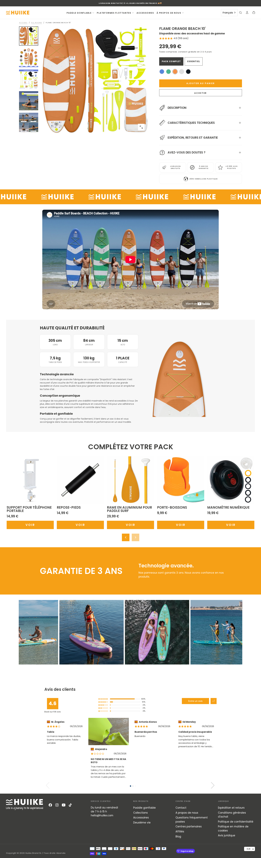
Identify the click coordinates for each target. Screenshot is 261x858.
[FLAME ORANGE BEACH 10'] (175, 71)
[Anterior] (125, 537)
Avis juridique (226, 835)
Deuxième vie (142, 822)
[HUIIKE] (24, 804)
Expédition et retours (231, 808)
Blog (178, 836)
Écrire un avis (195, 701)
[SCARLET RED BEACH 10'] (181, 71)
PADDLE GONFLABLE (79, 12)
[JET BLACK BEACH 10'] (188, 71)
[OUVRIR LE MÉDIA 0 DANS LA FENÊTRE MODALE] (141, 127)
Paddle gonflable (144, 808)
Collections (140, 813)
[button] (240, 13)
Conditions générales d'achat (232, 814)
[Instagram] (57, 805)
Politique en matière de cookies (233, 828)
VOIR (30, 525)
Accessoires (141, 817)
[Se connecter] (247, 13)
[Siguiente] (135, 537)
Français (228, 12)
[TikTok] (70, 805)
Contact (181, 808)
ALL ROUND (36, 22)
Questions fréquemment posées (192, 819)
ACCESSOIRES (145, 12)
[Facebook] (50, 805)
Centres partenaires (189, 826)
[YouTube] (64, 805)
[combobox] (229, 12)
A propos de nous (187, 813)
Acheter (200, 93)
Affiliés (180, 831)
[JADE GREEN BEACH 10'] (168, 71)
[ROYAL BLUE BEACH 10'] (162, 71)
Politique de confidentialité (235, 821)
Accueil (23, 22)
